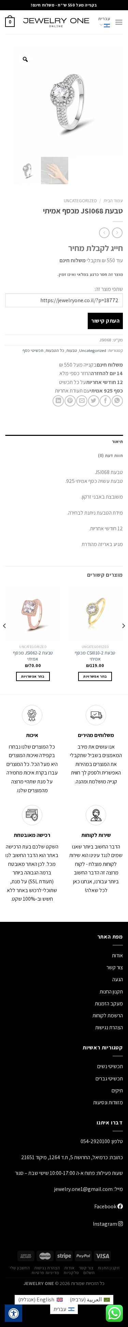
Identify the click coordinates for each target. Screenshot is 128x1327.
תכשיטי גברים (109, 1078)
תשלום (89, 1273)
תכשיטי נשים (110, 1066)
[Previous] (123, 639)
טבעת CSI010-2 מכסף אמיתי (95, 656)
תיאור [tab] (117, 441)
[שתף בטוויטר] (93, 401)
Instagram (105, 1223)
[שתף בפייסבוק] (105, 401)
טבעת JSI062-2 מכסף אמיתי (33, 656)
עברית (104, 18)
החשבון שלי (20, 1268)
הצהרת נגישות (109, 1027)
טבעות (71, 350)
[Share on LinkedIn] (58, 401)
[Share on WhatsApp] (117, 401)
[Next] (4, 639)
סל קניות (71, 1273)
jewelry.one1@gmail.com (83, 1189)
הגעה (117, 979)
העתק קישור (105, 320)
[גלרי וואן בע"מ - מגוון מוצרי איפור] (56, 22)
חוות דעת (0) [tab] (110, 455)
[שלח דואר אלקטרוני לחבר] (81, 401)
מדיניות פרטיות (45, 1273)
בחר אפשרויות (95, 676)
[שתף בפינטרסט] (70, 401)
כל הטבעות (54, 350)
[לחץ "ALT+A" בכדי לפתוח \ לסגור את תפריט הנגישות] (14, 1313)
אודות (117, 955)
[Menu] (119, 22)
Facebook (105, 1206)
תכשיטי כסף (33, 350)
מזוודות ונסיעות (108, 1102)
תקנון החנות (111, 991)
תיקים (117, 1090)
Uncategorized (80, 200)
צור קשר (86, 1268)
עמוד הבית (113, 200)
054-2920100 (95, 1141)
